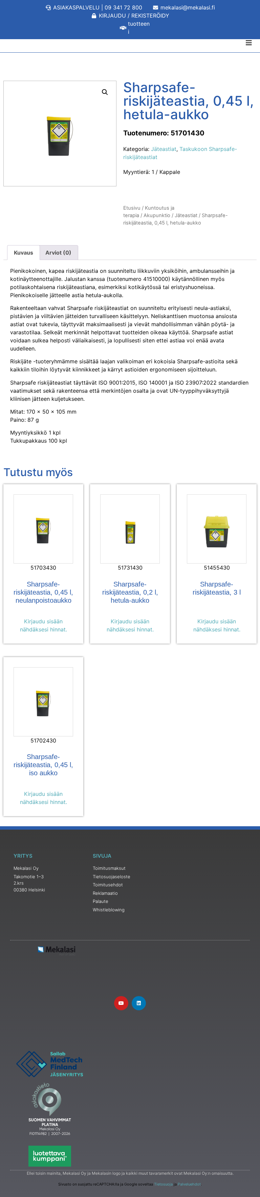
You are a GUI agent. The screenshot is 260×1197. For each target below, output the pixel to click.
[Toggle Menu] (130, 42)
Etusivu (131, 208)
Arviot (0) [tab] (58, 252)
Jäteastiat (163, 149)
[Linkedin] (139, 1003)
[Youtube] (121, 1003)
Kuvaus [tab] (23, 252)
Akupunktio (157, 215)
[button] (105, 92)
